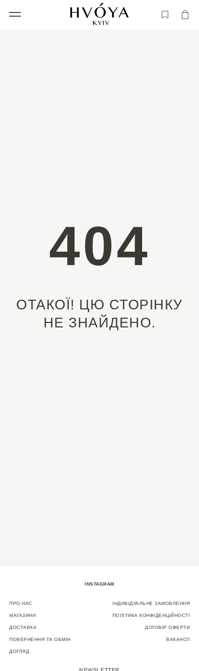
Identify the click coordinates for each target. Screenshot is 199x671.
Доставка (23, 627)
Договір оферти (167, 627)
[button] (15, 13)
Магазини (22, 615)
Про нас (20, 603)
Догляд (19, 651)
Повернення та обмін (40, 639)
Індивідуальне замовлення (151, 603)
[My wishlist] (165, 15)
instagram (99, 583)
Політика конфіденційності (151, 615)
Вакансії (178, 639)
